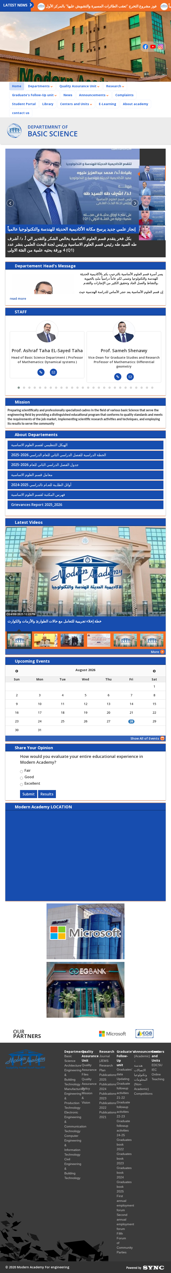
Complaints (124, 95)
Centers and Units (75, 104)
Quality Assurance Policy (89, 1083)
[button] (18, 387)
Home (18, 86)
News (67, 95)
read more (18, 298)
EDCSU (157, 1065)
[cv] (41, 372)
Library (47, 104)
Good (29, 777)
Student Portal (24, 104)
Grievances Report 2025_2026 (36, 505)
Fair (27, 771)
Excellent (32, 784)
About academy (135, 104)
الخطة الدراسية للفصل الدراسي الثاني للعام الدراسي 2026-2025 (58, 455)
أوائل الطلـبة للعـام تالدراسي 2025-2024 (41, 485)
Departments (39, 86)
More (155, 652)
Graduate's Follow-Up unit (33, 95)
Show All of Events (144, 738)
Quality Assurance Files (89, 1069)
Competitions (143, 1093)
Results (47, 794)
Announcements (92, 95)
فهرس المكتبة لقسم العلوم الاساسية (38, 495)
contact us (20, 113)
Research (114, 86)
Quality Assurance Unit (78, 86)
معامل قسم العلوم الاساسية (32, 475)
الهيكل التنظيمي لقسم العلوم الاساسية (39, 445)
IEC (154, 1069)
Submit (28, 794)
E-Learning (107, 104)
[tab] (85, 445)
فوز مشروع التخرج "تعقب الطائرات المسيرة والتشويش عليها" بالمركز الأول (74, 6)
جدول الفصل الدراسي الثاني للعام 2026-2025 (45, 465)
